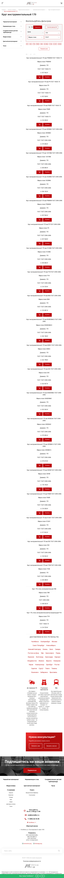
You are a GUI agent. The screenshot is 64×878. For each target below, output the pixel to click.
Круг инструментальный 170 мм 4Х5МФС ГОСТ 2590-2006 (44, 129)
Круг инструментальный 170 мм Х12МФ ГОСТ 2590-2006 (44, 248)
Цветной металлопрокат (10, 41)
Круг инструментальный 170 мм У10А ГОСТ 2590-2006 (44, 565)
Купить (47, 77)
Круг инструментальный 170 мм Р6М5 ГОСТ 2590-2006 (44, 494)
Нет (42, 876)
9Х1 (27, 44)
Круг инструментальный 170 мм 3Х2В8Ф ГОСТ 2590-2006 (44, 177)
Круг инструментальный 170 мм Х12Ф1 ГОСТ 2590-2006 (44, 517)
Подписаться (32, 770)
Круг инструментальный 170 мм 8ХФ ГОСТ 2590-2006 (44, 295)
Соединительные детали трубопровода (10, 31)
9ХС (31, 44)
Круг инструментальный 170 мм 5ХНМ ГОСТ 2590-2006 (44, 470)
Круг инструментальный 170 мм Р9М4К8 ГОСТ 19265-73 (44, 58)
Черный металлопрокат (10, 21)
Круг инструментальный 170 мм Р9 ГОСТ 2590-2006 (44, 224)
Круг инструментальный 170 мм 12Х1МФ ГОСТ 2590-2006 (44, 153)
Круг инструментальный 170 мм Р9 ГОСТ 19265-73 (44, 82)
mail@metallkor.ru (33, 815)
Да (37, 876)
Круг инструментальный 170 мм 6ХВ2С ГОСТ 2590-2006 (44, 345)
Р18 (34, 44)
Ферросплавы (7, 36)
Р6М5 (37, 44)
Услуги (32, 790)
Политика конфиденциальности (32, 861)
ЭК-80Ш (46, 44)
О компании (11, 790)
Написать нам (35, 746)
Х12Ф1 (55, 44)
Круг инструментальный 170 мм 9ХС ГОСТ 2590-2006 (44, 541)
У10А (50, 44)
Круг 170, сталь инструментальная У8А (44, 589)
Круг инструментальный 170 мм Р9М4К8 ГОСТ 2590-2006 (44, 200)
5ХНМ (59, 44)
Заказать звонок (51, 746)
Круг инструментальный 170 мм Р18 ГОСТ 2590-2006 (44, 272)
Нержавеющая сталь (9, 26)
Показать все (44, 48)
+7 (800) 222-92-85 (33, 819)
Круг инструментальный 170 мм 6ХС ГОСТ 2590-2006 (44, 369)
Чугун (4, 45)
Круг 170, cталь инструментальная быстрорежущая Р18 (44, 613)
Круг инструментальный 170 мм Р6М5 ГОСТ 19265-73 (44, 105)
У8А (41, 44)
